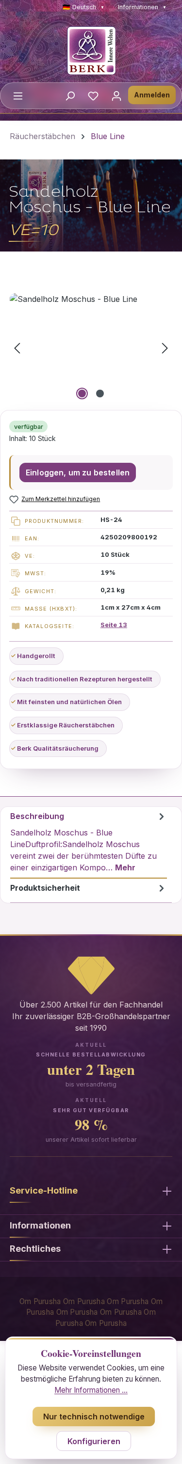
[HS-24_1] (91, 347)
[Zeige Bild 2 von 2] (100, 393)
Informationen (142, 7)
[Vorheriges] (17, 347)
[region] (91, 347)
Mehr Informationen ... (91, 1390)
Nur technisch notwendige (94, 1416)
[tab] (88, 843)
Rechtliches (35, 1249)
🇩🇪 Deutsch (83, 7)
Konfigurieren (93, 1441)
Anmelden (152, 95)
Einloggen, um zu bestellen (78, 472)
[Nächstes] (165, 347)
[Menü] (18, 95)
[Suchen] (70, 95)
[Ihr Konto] (116, 95)
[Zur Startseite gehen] (91, 50)
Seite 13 (113, 625)
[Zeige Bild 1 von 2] (82, 393)
